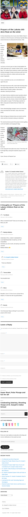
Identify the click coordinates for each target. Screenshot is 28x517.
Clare (24, 194)
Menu (2, 22)
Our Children (5, 508)
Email (3, 361)
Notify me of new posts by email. (9, 378)
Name (2, 353)
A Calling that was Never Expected (10, 459)
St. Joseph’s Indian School (9, 505)
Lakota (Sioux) (12, 195)
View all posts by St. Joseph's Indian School (14, 189)
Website (3, 368)
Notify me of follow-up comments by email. (11, 375)
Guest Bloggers (4, 195)
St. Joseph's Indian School (8, 194)
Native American (19, 195)
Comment (4, 333)
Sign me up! (5, 447)
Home (4, 501)
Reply (2, 226)
